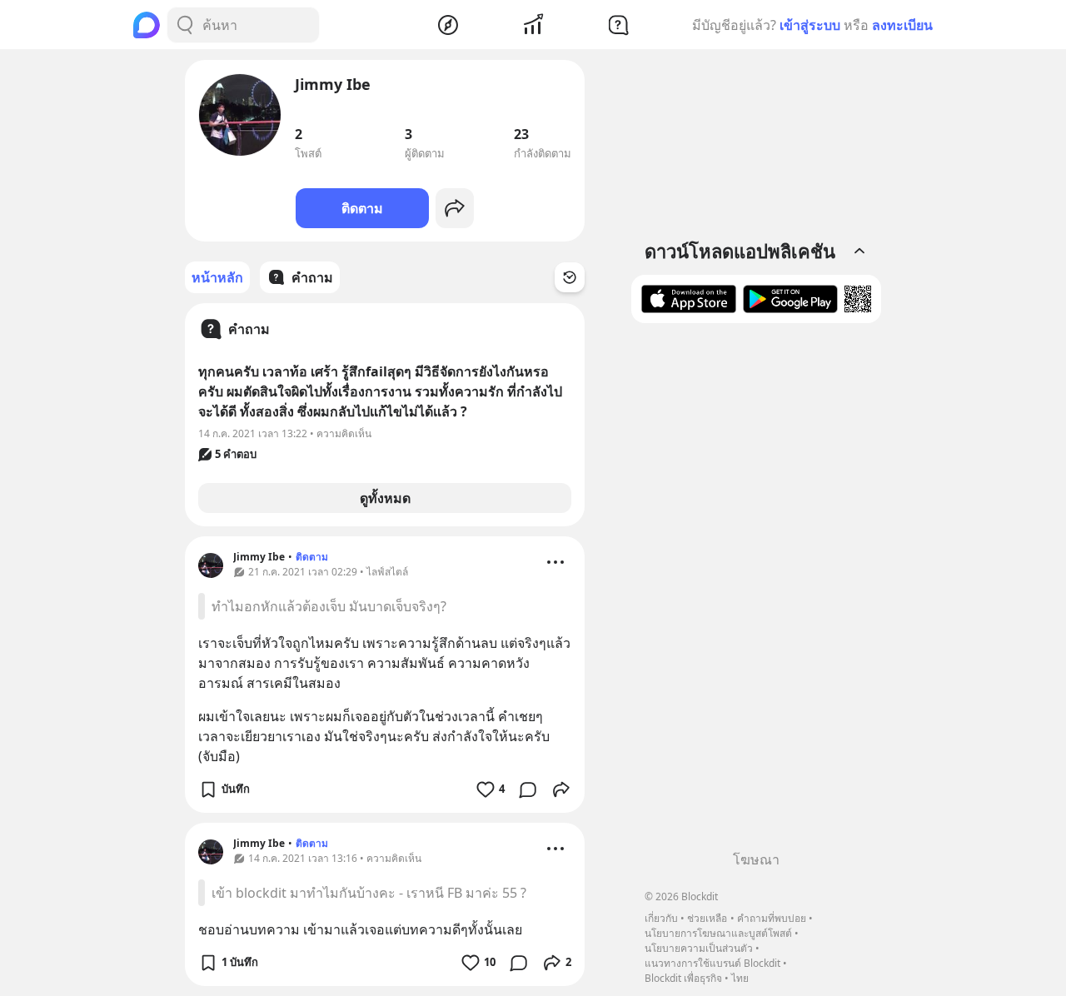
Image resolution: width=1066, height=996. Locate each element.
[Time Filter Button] (570, 277)
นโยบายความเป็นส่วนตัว (699, 948)
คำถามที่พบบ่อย (771, 918)
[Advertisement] (756, 593)
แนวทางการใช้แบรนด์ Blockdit (712, 963)
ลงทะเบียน (902, 25)
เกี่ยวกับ (661, 918)
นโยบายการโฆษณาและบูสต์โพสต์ (718, 933)
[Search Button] (184, 24)
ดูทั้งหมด (385, 498)
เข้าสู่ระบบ (810, 25)
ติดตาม (362, 208)
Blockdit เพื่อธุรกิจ (683, 978)
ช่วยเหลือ (707, 918)
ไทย (740, 978)
